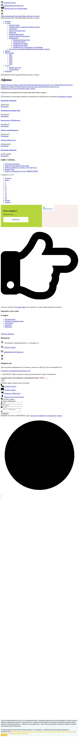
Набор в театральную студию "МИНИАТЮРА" (21, 171)
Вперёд (7, 200)
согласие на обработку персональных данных (46, 415)
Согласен (4, 735)
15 (6, 197)
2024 (10, 60)
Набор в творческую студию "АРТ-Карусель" (21, 167)
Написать (16, 219)
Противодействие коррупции (19, 36)
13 (6, 193)
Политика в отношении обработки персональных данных (29, 49)
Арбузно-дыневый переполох (9, 130)
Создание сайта (6, 378)
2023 (10, 58)
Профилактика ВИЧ (20, 45)
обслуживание (18, 378)
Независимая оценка (16, 34)
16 (6, 198)
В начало (8, 178)
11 (5, 189)
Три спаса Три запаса (12, 164)
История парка (14, 25)
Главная (7, 21)
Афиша (7, 51)
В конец (8, 202)
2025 (10, 62)
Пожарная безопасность (21, 40)
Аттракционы (14, 69)
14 (6, 195)
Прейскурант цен (15, 67)
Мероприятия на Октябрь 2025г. (10, 110)
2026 (10, 64)
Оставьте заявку (20, 307)
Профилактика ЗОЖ (20, 43)
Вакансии (12, 32)
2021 (10, 55)
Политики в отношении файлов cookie (14, 733)
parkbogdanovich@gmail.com (13, 352)
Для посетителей (19, 42)
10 (6, 187)
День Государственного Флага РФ (17, 166)
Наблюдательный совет (17, 31)
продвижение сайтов (31, 378)
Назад (7, 180)
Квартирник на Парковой (8, 100)
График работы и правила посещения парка (24, 27)
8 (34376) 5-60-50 (10, 347)
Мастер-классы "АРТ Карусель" (11, 120)
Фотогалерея (9, 53)
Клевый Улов (9, 169)
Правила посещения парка (14, 321)
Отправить (5, 413)
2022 (10, 56)
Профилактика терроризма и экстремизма (28, 47)
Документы (13, 29)
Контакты (8, 71)
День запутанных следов (8, 140)
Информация (13, 38)
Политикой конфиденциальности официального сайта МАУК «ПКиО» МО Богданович (43, 731)
